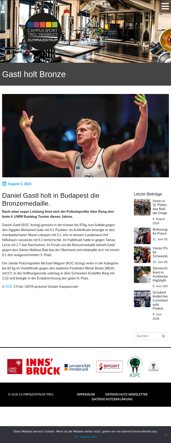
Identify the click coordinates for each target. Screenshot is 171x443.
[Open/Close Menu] (165, 6)
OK (76, 436)
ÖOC (9, 286)
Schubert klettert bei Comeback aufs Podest (161, 300)
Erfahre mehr (88, 436)
